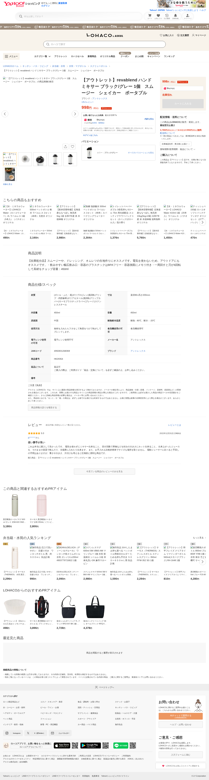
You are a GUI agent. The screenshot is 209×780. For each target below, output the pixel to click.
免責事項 (95, 776)
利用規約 (86, 776)
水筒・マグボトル (77, 66)
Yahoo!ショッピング (11, 776)
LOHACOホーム (11, 66)
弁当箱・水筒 (58, 66)
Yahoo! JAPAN (157, 10)
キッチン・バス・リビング (35, 66)
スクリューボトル (98, 66)
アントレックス (138, 351)
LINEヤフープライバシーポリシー (36, 776)
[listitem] (21, 702)
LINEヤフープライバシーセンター (66, 776)
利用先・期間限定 (98, 123)
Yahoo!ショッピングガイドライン (115, 776)
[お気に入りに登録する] (72, 146)
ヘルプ (203, 10)
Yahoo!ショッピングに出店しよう (182, 10)
